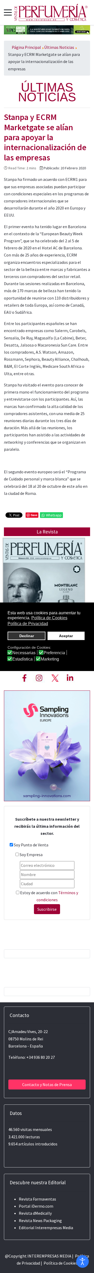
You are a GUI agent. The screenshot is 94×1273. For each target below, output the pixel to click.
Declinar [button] (26, 636)
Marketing (50, 659)
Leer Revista (43, 596)
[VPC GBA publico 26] (47, 29)
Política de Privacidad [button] (28, 623)
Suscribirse (47, 909)
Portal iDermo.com (36, 1206)
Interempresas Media (54, 1227)
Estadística (22, 659)
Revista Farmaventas (37, 1199)
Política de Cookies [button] (49, 618)
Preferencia (54, 653)
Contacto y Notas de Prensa (47, 1084)
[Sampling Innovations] (47, 745)
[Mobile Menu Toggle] (8, 12)
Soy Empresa (31, 854)
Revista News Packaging (40, 1220)
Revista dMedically (35, 1213)
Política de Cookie (60, 1263)
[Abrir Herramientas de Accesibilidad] (82, 1261)
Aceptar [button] (66, 636)
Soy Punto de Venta (31, 844)
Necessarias (24, 653)
